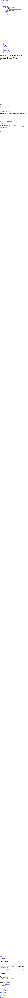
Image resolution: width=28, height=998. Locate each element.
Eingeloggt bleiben (10, 10)
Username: (7, 7)
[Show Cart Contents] (7, 14)
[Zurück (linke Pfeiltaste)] (0, 996)
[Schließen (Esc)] (4, 995)
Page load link (3, 992)
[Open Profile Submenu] (8, 6)
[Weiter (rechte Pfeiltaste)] (1, 996)
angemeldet (6, 969)
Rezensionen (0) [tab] (5, 958)
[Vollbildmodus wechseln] (1, 995)
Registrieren (7, 12)
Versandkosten (10, 121)
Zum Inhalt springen (4, 0)
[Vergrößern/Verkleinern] (0, 995)
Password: (7, 8)
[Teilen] (3, 995)
